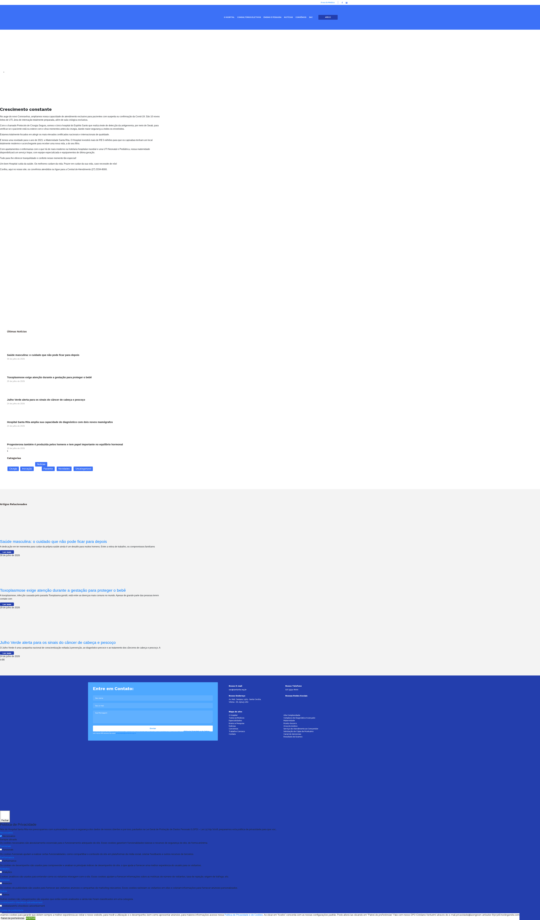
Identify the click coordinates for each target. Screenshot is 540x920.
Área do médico (290, 726)
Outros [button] (3, 891)
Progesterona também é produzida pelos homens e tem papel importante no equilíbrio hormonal (65, 444)
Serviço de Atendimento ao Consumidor (301, 729)
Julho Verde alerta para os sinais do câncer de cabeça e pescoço (46, 399)
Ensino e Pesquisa (236, 723)
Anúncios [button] (5, 880)
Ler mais (7, 552)
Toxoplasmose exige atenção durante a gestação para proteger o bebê (49, 377)
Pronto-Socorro (290, 723)
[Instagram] (346, 2)
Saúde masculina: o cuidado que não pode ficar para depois (43, 355)
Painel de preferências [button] (12, 918)
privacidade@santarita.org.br (126, 733)
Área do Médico (328, 2)
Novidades (64, 469)
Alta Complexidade (292, 715)
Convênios (233, 729)
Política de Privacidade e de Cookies (196, 731)
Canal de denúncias (292, 734)
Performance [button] (7, 857)
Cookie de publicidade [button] (11, 910)
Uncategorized (83, 469)
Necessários (8, 836)
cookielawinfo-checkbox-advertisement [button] (21, 902)
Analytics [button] (5, 868)
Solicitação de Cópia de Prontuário (298, 731)
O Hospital (233, 715)
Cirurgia (13, 469)
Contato (232, 734)
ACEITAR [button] (30, 918)
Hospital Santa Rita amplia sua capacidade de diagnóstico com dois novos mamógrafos (60, 422)
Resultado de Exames (293, 737)
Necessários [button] (6, 832)
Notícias (41, 464)
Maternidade (289, 720)
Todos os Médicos (236, 718)
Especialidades (235, 720)
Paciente (48, 469)
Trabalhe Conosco (237, 731)
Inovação (27, 469)
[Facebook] (342, 2)
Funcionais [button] (5, 846)
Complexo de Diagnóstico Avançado (299, 718)
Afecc (328, 17)
